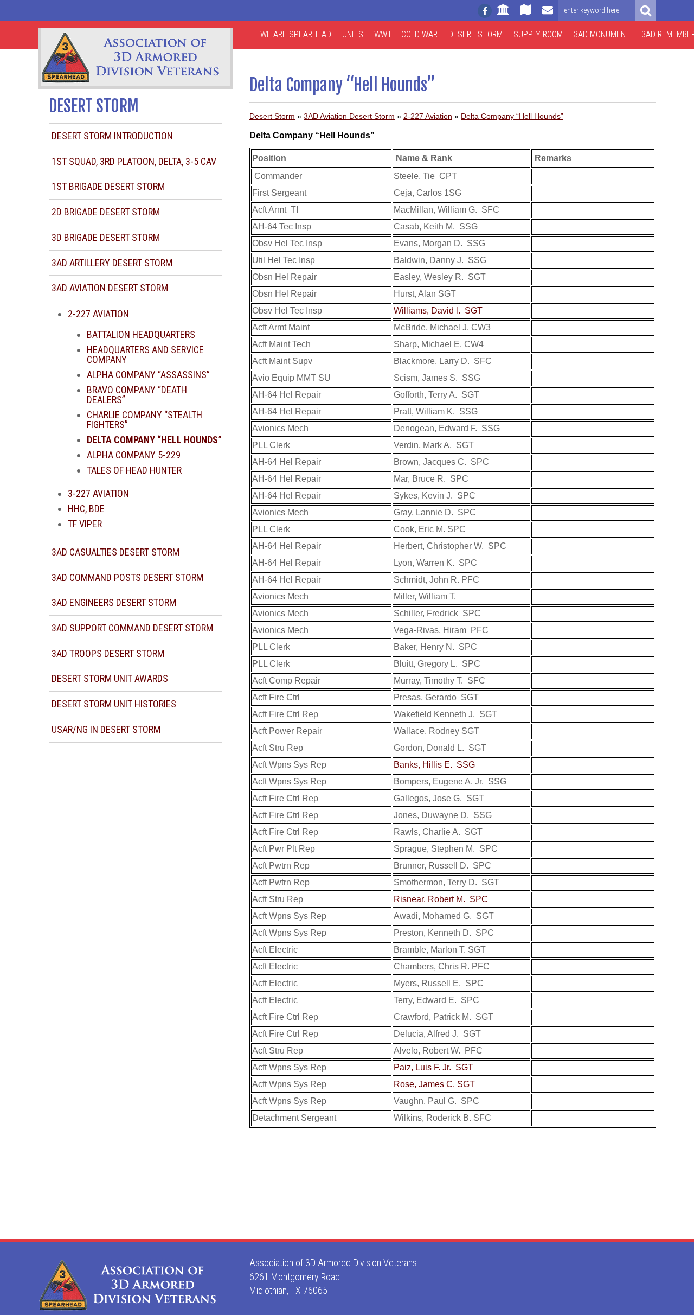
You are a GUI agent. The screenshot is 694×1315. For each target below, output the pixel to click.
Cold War (419, 34)
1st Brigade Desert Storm (108, 186)
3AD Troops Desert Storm (108, 653)
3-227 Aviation (98, 493)
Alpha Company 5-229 (134, 455)
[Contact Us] (547, 14)
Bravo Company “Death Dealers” (137, 394)
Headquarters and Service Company (145, 354)
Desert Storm (475, 34)
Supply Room (538, 34)
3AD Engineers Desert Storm (114, 602)
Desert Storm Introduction (112, 136)
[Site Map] (526, 14)
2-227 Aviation (98, 314)
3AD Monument (602, 34)
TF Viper (85, 523)
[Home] (503, 14)
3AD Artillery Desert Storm (112, 263)
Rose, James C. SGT (434, 1084)
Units (352, 34)
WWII (382, 34)
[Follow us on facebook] (485, 11)
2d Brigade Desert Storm (106, 212)
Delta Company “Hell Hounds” (512, 116)
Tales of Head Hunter (134, 470)
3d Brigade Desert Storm (106, 237)
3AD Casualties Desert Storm (115, 552)
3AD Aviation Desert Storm (110, 287)
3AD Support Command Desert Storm (132, 628)
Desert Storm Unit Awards (110, 678)
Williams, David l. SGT (438, 310)
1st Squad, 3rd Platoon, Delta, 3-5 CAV (134, 161)
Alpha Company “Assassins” (148, 374)
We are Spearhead (295, 34)
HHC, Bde (86, 508)
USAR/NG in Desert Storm (106, 729)
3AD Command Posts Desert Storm (127, 577)
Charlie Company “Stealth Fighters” (144, 419)
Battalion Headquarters (141, 334)
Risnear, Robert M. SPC (441, 899)
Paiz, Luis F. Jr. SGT (433, 1067)
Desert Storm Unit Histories (114, 704)
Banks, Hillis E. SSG (434, 764)
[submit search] (645, 10)
